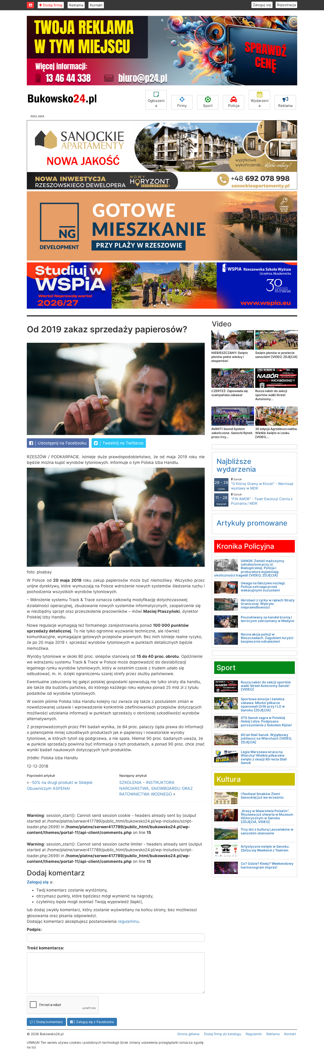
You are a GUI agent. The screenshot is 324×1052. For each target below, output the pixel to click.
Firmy (182, 105)
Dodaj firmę (52, 5)
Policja (233, 105)
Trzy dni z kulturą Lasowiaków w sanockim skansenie (267, 831)
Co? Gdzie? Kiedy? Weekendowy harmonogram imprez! (267, 865)
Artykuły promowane (252, 523)
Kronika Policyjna (245, 546)
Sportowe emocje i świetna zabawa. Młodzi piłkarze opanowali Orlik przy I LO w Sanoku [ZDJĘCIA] (263, 704)
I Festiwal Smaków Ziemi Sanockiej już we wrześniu (262, 795)
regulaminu (128, 921)
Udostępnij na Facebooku (62, 443)
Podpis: (34, 929)
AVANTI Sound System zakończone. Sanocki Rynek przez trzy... (231, 433)
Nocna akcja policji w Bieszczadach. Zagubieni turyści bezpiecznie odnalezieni (267, 638)
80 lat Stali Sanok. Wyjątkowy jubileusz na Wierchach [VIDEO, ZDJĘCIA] (266, 738)
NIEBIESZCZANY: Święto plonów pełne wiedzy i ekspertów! (229, 357)
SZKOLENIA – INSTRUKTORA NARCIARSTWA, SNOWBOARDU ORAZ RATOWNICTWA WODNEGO (156, 788)
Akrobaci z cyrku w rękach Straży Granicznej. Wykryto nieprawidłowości (268, 603)
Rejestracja (286, 5)
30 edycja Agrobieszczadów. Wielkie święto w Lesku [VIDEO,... (276, 433)
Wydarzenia (259, 103)
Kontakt (96, 5)
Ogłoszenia (156, 103)
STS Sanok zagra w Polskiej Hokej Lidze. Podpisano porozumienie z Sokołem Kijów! (266, 721)
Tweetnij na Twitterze (122, 443)
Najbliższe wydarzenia (236, 465)
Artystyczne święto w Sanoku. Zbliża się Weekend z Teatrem (265, 848)
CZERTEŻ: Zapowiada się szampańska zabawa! (229, 393)
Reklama (76, 5)
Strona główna (188, 1034)
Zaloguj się (262, 5)
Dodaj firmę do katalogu (222, 1034)
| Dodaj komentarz (48, 1022)
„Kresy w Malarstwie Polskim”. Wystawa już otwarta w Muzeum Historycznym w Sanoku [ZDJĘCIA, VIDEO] (267, 816)
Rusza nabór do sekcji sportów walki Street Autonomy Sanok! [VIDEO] (266, 685)
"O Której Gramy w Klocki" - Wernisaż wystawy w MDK (262, 483)
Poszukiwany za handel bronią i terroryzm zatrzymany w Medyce (267, 619)
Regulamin (254, 1034)
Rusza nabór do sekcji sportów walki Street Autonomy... (271, 395)
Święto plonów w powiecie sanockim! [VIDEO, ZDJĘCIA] (276, 355)
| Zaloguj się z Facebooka (93, 1022)
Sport (208, 105)
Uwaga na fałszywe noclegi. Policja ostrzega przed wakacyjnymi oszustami (263, 586)
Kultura (229, 779)
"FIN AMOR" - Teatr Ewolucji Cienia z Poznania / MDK (262, 499)
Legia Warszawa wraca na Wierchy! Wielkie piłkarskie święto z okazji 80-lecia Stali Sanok (264, 757)
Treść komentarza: (45, 948)
